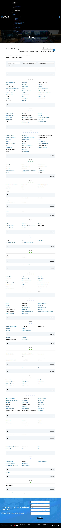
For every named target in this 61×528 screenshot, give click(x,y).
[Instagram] (54, 525)
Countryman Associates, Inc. (43, 143)
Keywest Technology (26, 264)
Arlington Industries (25, 94)
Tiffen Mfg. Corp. (25, 424)
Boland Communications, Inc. (27, 117)
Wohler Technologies (26, 465)
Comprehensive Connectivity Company (45, 135)
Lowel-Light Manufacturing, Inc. (44, 282)
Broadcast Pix (40, 119)
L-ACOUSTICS (8, 276)
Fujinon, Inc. (40, 197)
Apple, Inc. (24, 92)
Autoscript (40, 86)
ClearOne (23, 143)
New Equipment (51, 51)
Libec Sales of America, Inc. (27, 280)
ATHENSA (24, 100)
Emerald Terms (25, 493)
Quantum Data (24, 367)
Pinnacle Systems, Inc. (26, 351)
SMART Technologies (26, 404)
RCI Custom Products (10, 383)
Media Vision (24, 309)
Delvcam (7, 172)
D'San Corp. (8, 164)
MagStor (7, 303)
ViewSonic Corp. (25, 446)
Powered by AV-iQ (33, 493)
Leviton (23, 276)
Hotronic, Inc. (40, 223)
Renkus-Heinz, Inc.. (25, 381)
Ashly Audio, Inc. (25, 98)
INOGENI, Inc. (40, 240)
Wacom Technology (9, 461)
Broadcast (17, 15)
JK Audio (7, 257)
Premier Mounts (41, 353)
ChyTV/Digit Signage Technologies (28, 137)
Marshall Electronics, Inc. (10, 309)
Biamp (7, 121)
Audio (16, 19)
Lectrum (7, 286)
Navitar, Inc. (8, 330)
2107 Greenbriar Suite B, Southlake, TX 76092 (35, 524)
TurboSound (40, 424)
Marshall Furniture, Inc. (10, 311)
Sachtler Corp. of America (10, 398)
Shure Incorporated (25, 398)
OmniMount (24, 337)
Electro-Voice (8, 186)
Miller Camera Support (42, 303)
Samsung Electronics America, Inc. (12, 400)
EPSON (7, 190)
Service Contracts (18, 23)
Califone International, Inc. (11, 137)
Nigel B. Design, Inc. (41, 326)
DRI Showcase (17, 6)
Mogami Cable (40, 305)
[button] (30, 12)
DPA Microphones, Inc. (42, 166)
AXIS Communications (42, 96)
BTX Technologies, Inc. (42, 121)
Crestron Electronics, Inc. (42, 145)
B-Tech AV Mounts (9, 113)
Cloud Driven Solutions (26, 147)
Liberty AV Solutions (25, 282)
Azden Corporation (41, 98)
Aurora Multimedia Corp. (42, 82)
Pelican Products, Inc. (10, 353)
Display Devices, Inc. (25, 166)
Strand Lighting (41, 404)
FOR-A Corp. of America (10, 202)
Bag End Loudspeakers (10, 115)
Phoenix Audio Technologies (11, 360)
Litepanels (40, 276)
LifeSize (23, 284)
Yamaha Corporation (9, 484)
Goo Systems (40, 209)
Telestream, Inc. (25, 418)
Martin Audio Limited (10, 313)
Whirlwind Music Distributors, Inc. (12, 465)
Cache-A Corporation (10, 135)
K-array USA (8, 264)
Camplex (7, 141)
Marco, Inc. (8, 307)
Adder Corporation (9, 92)
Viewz (23, 448)
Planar (23, 355)
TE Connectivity (9, 422)
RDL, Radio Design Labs (10, 385)
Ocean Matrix (8, 337)
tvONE (39, 426)
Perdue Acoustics (9, 355)
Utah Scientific (24, 434)
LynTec (39, 290)
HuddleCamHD (41, 225)
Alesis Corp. (8, 98)
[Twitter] (59, 525)
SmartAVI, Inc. (24, 406)
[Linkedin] (52, 525)
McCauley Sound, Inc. (26, 307)
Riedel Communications (26, 385)
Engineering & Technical (19, 22)
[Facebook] (56, 525)
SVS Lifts (39, 406)
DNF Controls (24, 168)
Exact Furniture (41, 186)
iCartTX (7, 240)
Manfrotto (8, 305)
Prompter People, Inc (42, 358)
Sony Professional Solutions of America (29, 410)
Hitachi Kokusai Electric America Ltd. (29, 225)
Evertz (23, 188)
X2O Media (8, 472)
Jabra (7, 255)
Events (14, 26)
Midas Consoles (25, 313)
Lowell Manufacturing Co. (43, 284)
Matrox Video (24, 305)
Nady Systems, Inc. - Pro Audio (11, 326)
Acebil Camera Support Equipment (12, 88)
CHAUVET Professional (10, 149)
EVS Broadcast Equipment (43, 184)
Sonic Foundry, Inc (25, 408)
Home (7, 55)
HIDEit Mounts (25, 223)
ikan (22, 240)
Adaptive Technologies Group (11, 90)
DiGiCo (23, 164)
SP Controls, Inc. (41, 400)
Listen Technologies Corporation (28, 290)
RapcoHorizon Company (10, 381)
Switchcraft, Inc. (41, 408)
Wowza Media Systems (42, 461)
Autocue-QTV (40, 84)
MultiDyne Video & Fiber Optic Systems (45, 311)
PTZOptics (40, 360)
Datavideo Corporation (10, 170)
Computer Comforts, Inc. (42, 137)
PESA (7, 358)
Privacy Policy (29, 493)
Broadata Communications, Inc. (44, 117)
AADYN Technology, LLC (10, 82)
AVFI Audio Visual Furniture (43, 88)
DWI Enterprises (41, 170)
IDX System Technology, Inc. (11, 242)
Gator (7, 209)
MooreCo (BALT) (41, 309)
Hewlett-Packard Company (11, 227)
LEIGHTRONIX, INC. (10, 288)
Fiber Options (8, 200)
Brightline (40, 113)
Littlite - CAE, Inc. (41, 278)
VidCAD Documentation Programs (12, 446)
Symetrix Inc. (40, 410)
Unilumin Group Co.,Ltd (10, 434)
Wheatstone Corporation (10, 463)
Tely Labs (23, 420)
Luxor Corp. (40, 288)
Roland (39, 379)
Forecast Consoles (25, 197)
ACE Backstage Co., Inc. (10, 86)
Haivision (7, 223)
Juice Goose (24, 257)
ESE (22, 186)
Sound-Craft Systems (42, 398)
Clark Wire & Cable (25, 139)
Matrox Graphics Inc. (26, 303)
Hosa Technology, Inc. (26, 227)
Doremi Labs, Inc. (41, 164)
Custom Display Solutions (42, 147)
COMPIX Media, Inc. (25, 151)
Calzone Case (8, 139)
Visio (39, 448)
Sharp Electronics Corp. (10, 408)
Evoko (23, 190)
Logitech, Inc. (40, 280)
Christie (7, 151)
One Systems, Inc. (25, 339)
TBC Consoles (8, 420)
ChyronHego (24, 135)
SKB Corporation (25, 400)
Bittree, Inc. (24, 113)
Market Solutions (18, 20)
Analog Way (24, 84)
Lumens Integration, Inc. (42, 286)
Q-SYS (7, 367)
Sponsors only (11, 65)
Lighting (16, 18)
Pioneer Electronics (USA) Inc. (27, 353)
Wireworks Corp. (25, 463)
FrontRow (24, 202)
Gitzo (23, 211)
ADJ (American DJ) (9, 94)
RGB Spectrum (24, 383)
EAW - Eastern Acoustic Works (11, 184)
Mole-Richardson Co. (42, 307)
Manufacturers (44, 51)
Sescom (7, 406)
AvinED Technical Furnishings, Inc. (44, 92)
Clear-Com (24, 141)
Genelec (7, 211)
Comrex (39, 139)
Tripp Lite (40, 420)
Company (14, 30)
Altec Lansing (24, 82)
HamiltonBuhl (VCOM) (10, 225)
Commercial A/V (18, 17)
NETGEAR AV (24, 326)
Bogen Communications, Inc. (27, 115)
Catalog (14, 3)
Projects (14, 7)
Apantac (23, 88)
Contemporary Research (42, 141)
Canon (7, 145)
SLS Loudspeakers (25, 402)
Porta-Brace (40, 351)
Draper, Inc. (40, 168)
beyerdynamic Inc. (9, 119)
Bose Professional (25, 122)
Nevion (23, 328)
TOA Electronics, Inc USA (26, 426)
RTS (39, 383)
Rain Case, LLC (8, 379)
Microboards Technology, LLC (27, 311)
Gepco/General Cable (26, 209)
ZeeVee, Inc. (24, 492)
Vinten (39, 446)
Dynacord (40, 172)
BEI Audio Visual (9, 117)
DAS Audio (8, 168)
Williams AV (24, 461)
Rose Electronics (41, 381)
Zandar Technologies (10, 492)
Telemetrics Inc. (9, 426)
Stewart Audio (40, 402)
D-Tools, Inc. (8, 166)
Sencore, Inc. (8, 402)
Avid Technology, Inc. (42, 90)
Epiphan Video (8, 188)
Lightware (24, 286)
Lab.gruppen (8, 278)
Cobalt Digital (24, 149)
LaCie (7, 280)
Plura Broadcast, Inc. (25, 358)
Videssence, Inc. (9, 448)
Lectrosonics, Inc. (9, 284)
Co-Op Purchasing (16, 10)
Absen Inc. (8, 84)
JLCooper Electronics (26, 255)
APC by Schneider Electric (27, 90)
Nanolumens (8, 328)
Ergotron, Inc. (24, 184)
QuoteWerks (40, 367)
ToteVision (40, 418)
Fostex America (25, 200)
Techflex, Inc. (8, 424)
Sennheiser (8, 404)
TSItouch (39, 422)
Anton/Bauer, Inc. (25, 86)
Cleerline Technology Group (27, 145)
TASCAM (7, 418)
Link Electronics (25, 288)
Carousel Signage (9, 147)
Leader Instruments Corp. (10, 282)
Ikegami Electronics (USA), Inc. (27, 242)
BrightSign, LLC (41, 115)
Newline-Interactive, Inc (26, 330)
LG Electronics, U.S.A (26, 278)
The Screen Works (25, 422)
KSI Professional (41, 264)
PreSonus (40, 355)
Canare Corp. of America (10, 143)
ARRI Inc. (23, 96)
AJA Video (8, 96)
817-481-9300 (45, 524)
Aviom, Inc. (40, 94)
